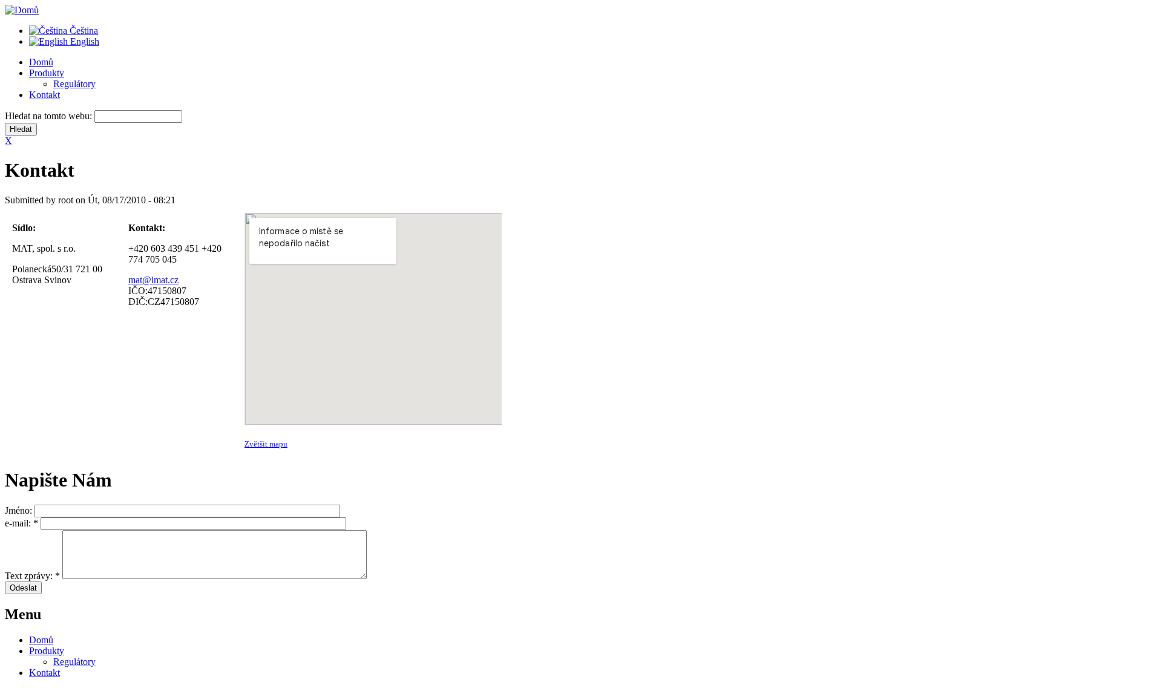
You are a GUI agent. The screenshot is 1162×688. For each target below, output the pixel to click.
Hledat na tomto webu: (49, 116)
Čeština (82, 30)
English (83, 41)
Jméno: (19, 510)
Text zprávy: (32, 576)
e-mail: (21, 523)
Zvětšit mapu (266, 443)
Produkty (46, 73)
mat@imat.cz (153, 280)
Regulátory (74, 84)
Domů (41, 62)
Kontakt (44, 95)
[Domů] (22, 10)
